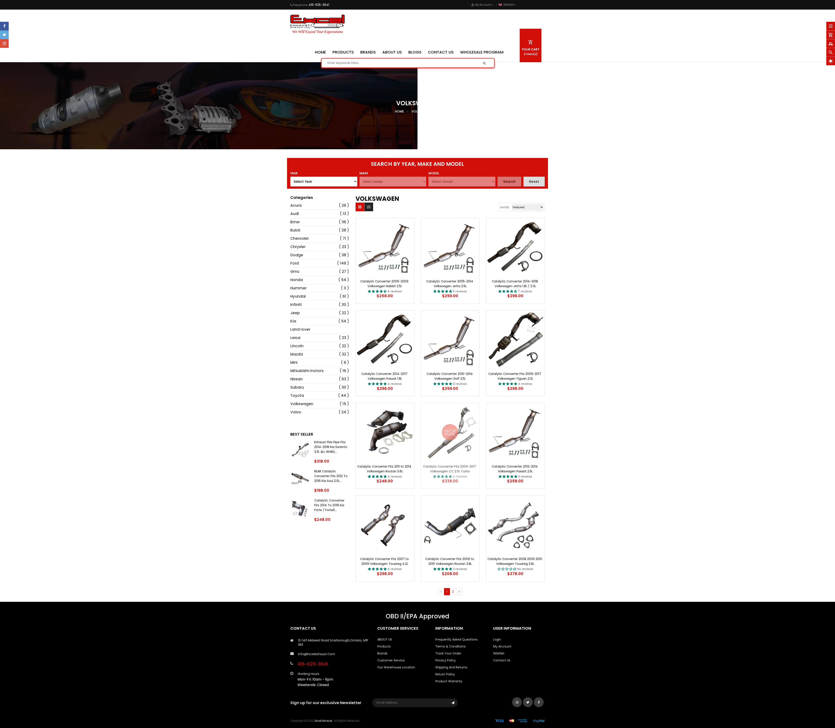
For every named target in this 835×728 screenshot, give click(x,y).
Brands (382, 653)
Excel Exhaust (323, 721)
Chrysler (298, 246)
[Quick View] (397, 261)
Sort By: (505, 207)
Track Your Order (448, 653)
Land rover (300, 329)
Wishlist (498, 653)
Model (433, 173)
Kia (293, 321)
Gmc (295, 271)
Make (363, 173)
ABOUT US (384, 639)
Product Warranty (448, 681)
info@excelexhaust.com (316, 654)
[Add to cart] (384, 261)
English (509, 5)
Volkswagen (301, 403)
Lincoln (297, 346)
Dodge (296, 255)
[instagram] (4, 43)
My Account (502, 646)
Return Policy (445, 674)
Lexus (295, 337)
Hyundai (298, 296)
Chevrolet (299, 238)
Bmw (295, 222)
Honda (296, 279)
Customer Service (391, 660)
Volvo (295, 412)
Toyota (297, 395)
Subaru (297, 387)
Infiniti (296, 304)
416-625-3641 (319, 5)
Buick (295, 230)
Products (384, 646)
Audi (294, 213)
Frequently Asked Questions (456, 639)
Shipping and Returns (451, 667)
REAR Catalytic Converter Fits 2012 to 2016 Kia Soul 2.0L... (330, 476)
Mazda (296, 354)
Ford (294, 263)
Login (497, 639)
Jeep (295, 312)
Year (294, 173)
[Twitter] (4, 34)
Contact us (501, 660)
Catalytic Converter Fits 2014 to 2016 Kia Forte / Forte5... (329, 505)
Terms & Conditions (450, 646)
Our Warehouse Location (396, 667)
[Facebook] (4, 26)
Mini (293, 362)
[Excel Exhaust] (520, 721)
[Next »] (459, 591)
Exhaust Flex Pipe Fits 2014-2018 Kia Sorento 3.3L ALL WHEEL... (330, 447)
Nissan (296, 379)
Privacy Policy (445, 660)
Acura (296, 205)
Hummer (298, 288)
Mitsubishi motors (307, 370)
